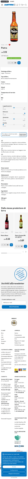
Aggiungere (23, 134)
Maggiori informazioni (14, 473)
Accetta (14, 467)
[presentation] (23, 252)
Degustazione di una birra (6, 359)
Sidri (2, 337)
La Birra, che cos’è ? (6, 352)
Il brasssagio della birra (6, 356)
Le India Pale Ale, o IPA (20, 422)
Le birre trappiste (19, 428)
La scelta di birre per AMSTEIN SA (6, 368)
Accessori (3, 341)
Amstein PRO (4, 1)
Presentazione (18, 335)
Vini (2, 335)
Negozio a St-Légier (20, 341)
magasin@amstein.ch (6, 387)
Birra (2, 333)
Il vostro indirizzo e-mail (8, 299)
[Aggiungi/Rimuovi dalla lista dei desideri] (10, 45)
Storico (16, 333)
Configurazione (14, 470)
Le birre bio (17, 426)
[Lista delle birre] (14, 5)
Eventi (12, 1)
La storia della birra (6, 354)
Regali (2, 343)
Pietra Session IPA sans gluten (20, 236)
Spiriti (2, 339)
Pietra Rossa (4, 235)
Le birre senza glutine (20, 424)
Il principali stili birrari (6, 362)
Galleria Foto (18, 343)
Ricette (3, 371)
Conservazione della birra (6, 364)
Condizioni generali (19, 345)
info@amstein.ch (5, 411)
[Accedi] (17, 5)
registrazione (14, 307)
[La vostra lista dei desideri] (19, 5)
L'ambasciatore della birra (20, 338)
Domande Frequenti (6, 418)
